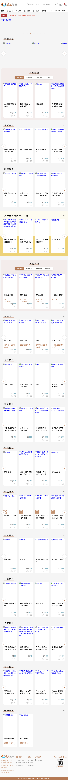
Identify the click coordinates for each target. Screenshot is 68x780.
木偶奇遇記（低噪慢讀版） (26, 385)
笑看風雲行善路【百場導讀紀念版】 (42, 195)
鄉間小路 (23, 340)
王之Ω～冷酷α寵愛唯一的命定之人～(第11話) (42, 649)
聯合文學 (7, 340)
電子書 (18, 11)
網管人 (38, 340)
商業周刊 (39, 295)
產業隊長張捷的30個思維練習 (58, 194)
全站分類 (10, 11)
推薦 (2, 11)
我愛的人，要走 (10, 515)
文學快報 (39, 77)
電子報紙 (36, 11)
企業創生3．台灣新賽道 (25, 194)
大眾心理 (29, 77)
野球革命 (39, 603)
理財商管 (20, 77)
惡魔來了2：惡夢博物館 (57, 385)
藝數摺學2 (8, 559)
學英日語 (29, 269)
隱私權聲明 (19, 765)
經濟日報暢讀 (9, 738)
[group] (34, 27)
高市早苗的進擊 (26, 149)
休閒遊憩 (39, 269)
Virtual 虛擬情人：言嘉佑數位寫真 (58, 693)
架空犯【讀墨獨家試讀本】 (42, 240)
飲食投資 (7, 472)
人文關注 (48, 77)
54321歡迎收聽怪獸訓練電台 (57, 604)
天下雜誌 (23, 295)
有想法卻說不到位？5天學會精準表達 (58, 430)
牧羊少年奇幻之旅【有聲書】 (42, 516)
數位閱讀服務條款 (21, 763)
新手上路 (31, 760)
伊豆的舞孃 (8, 384)
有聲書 (44, 11)
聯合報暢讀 (24, 738)
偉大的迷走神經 (58, 559)
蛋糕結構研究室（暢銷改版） (26, 604)
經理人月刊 (56, 340)
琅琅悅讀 (57, 11)
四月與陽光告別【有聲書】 (26, 516)
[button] (3, 53)
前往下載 (60, 767)
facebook (40, 760)
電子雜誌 (27, 11)
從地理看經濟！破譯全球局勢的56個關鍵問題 (58, 106)
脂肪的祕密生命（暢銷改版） (10, 150)
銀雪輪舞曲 (56, 239)
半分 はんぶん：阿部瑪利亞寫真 (42, 693)
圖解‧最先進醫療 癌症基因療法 (26, 474)
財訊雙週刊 (8, 295)
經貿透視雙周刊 (58, 295)
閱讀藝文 (48, 269)
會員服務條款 (20, 760)
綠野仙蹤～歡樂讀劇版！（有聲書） (58, 517)
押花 (37, 384)
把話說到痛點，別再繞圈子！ (26, 105)
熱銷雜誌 (20, 269)
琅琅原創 (64, 11)
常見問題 (31, 763)
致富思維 (39, 104)
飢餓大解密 (56, 472)
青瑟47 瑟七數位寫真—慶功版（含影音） (26, 693)
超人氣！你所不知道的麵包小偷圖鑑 (58, 151)
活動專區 (52, 11)
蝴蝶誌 (22, 559)
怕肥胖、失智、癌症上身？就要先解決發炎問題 (42, 474)
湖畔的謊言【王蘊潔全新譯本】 (26, 240)
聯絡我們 (31, 765)
